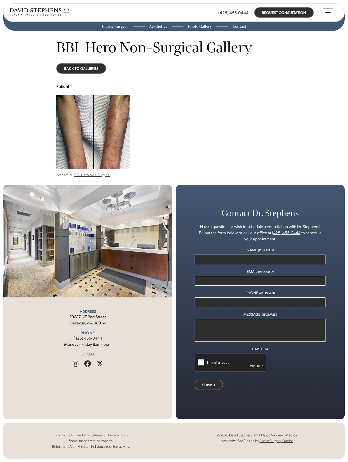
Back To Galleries (81, 68)
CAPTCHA (260, 348)
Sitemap (61, 434)
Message (260, 314)
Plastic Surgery (115, 26)
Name (260, 249)
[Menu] (328, 12)
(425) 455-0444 (88, 338)
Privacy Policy (118, 434)
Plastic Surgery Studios (276, 440)
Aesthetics (158, 26)
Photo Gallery (200, 26)
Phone (260, 292)
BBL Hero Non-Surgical (92, 174)
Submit (208, 384)
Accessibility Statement (88, 434)
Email (260, 271)
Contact (239, 26)
